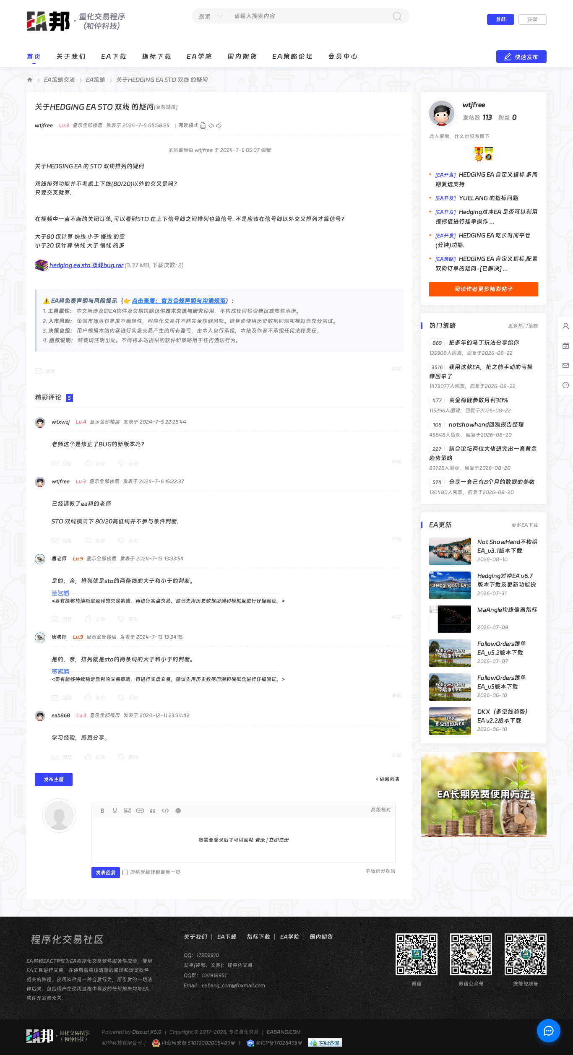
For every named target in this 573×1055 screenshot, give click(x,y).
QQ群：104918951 (205, 975)
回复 (50, 371)
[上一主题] (211, 125)
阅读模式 (188, 125)
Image (127, 810)
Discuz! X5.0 (146, 1032)
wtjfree (474, 105)
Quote (152, 810)
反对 (133, 464)
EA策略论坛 (292, 56)
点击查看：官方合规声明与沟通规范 (179, 300)
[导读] (565, 365)
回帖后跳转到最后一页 (155, 872)
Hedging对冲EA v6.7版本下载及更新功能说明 (506, 584)
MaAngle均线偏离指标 (507, 609)
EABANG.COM (284, 1032)
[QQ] (323, 1043)
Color (115, 810)
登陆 (501, 19)
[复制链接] (165, 107)
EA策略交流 (59, 79)
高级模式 (381, 810)
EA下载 (114, 56)
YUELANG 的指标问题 (488, 198)
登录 (260, 840)
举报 (396, 369)
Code (165, 810)
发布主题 (54, 779)
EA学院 (200, 56)
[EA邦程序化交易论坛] (77, 30)
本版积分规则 (380, 871)
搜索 (205, 16)
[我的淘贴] (565, 326)
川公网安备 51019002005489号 (197, 1043)
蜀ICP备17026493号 (278, 1043)
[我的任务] (565, 346)
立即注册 (279, 840)
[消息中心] (565, 385)
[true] (396, 15)
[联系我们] (548, 1030)
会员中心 (343, 56)
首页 (34, 56)
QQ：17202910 (201, 955)
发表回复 (106, 873)
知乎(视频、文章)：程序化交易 (218, 965)
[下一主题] (219, 125)
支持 (100, 464)
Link (140, 810)
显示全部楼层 (88, 125)
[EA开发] (445, 175)
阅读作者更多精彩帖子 (483, 289)
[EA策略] (445, 259)
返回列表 (390, 779)
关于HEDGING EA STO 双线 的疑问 (162, 79)
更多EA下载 (524, 525)
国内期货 (242, 56)
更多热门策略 (523, 326)
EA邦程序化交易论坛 (29, 80)
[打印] (203, 125)
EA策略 (95, 79)
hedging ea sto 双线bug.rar (86, 265)
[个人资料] (441, 113)
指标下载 (157, 56)
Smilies (178, 810)
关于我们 (71, 56)
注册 (533, 19)
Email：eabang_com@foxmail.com (224, 985)
